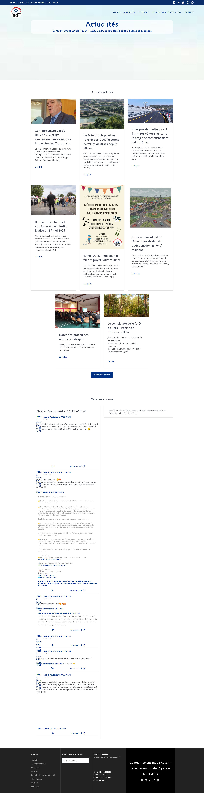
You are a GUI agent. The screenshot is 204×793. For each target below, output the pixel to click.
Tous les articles (38, 763)
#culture (88, 583)
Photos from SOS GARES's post (52, 729)
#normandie (42, 585)
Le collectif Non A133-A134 (166, 12)
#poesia (63, 581)
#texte (71, 583)
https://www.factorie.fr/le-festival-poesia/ (53, 565)
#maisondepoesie (53, 581)
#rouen (94, 583)
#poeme (88, 581)
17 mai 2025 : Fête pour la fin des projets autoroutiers (101, 258)
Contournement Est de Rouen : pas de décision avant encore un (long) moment (147, 243)
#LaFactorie (42, 581)
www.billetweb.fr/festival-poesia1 (50, 559)
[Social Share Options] (84, 466)
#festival (69, 581)
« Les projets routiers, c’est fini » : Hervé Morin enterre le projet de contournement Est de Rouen (150, 136)
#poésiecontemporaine (52, 583)
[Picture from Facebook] (52, 447)
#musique (81, 583)
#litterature (65, 583)
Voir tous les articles (102, 375)
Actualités (129, 12)
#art (75, 583)
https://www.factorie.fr (48, 577)
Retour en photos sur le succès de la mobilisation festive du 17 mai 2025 (51, 226)
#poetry (82, 581)
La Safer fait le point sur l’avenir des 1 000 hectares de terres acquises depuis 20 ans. (101, 142)
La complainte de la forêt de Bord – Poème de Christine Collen (124, 328)
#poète (40, 583)
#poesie (76, 581)
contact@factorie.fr (47, 575)
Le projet (142, 12)
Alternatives (36, 779)
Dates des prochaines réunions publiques (73, 337)
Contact (189, 12)
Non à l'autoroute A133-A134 (61, 411)
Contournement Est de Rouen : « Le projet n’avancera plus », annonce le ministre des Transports (53, 137)
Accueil (116, 12)
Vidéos (34, 771)
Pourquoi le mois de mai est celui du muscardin (59, 613)
